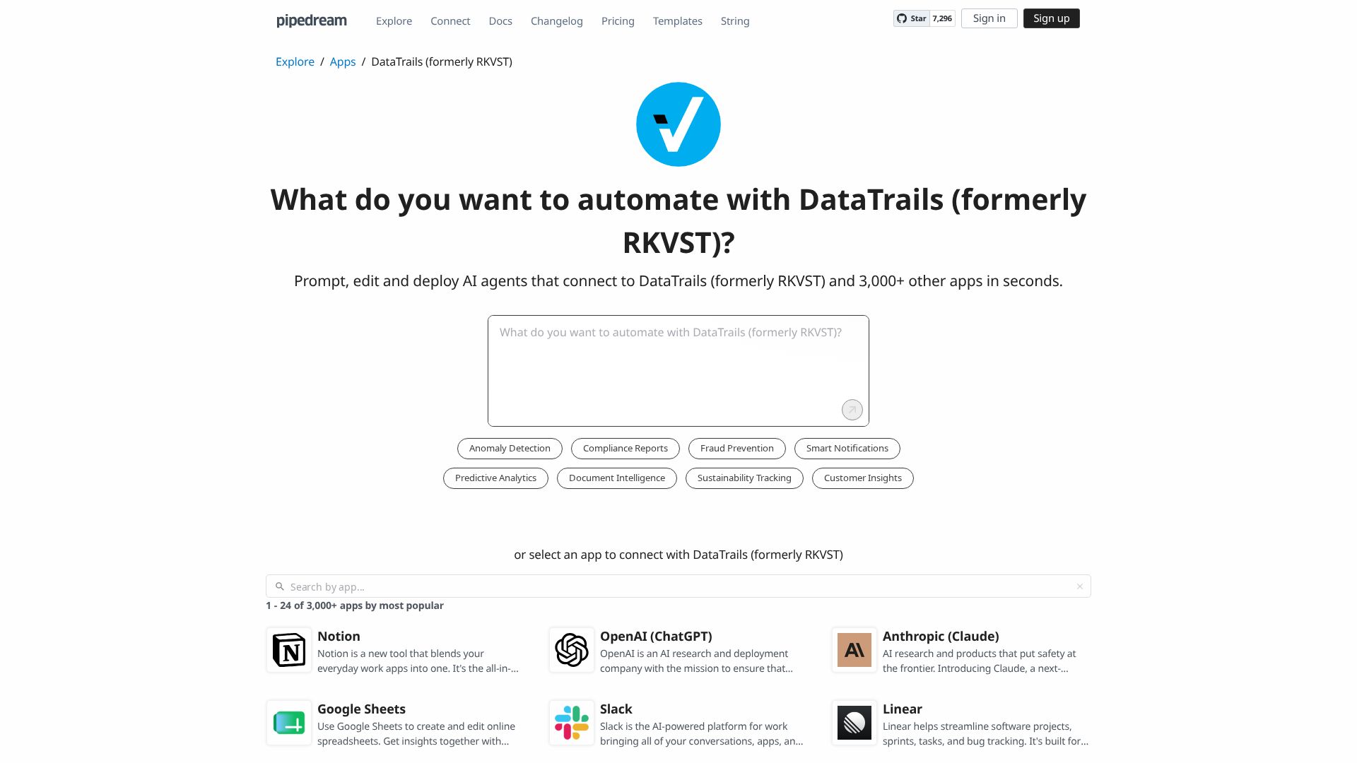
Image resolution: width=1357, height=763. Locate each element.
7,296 (942, 18)
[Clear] (1080, 586)
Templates (678, 21)
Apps (343, 61)
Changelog (557, 21)
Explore (394, 21)
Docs (500, 21)
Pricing (618, 21)
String (735, 21)
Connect (450, 21)
